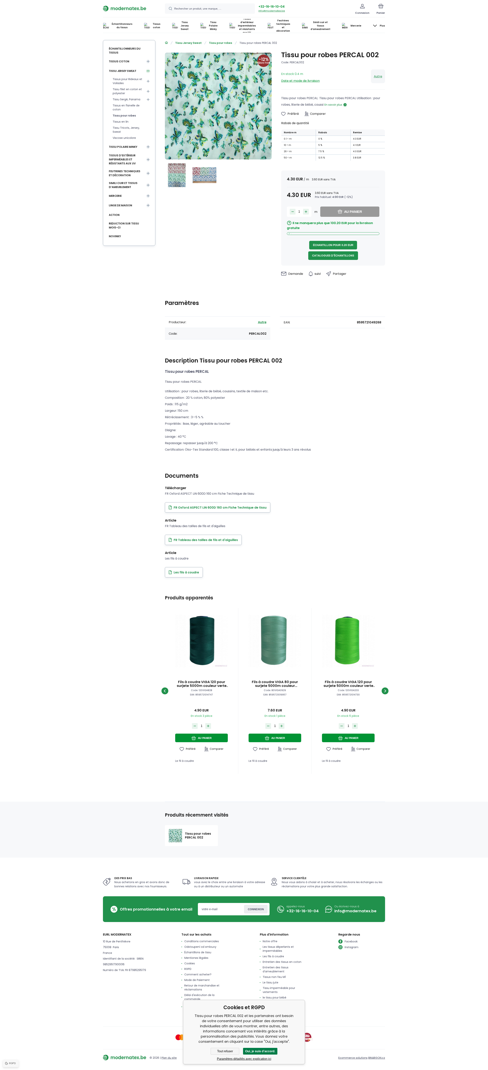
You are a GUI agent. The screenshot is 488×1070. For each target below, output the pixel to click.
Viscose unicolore (124, 138)
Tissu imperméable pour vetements (279, 990)
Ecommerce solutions (353, 1058)
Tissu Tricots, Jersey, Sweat (126, 130)
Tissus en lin (120, 122)
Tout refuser (225, 1051)
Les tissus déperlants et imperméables (278, 949)
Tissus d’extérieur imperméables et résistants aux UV (122, 159)
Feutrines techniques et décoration (124, 173)
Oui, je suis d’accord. (260, 1051)
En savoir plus (333, 105)
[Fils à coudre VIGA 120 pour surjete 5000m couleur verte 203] (348, 641)
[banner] (129, 8)
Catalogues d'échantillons (333, 255)
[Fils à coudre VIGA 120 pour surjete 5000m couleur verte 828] (201, 641)
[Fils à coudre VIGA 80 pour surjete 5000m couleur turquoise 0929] (275, 641)
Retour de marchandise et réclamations (201, 987)
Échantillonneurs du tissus (124, 51)
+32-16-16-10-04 (271, 6)
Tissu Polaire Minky (123, 147)
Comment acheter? (197, 974)
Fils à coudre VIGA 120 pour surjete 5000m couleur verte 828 (201, 684)
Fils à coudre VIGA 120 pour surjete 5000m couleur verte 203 (348, 684)
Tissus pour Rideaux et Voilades (127, 81)
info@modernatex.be (271, 11)
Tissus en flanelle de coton (126, 107)
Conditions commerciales (201, 941)
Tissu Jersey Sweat (188, 43)
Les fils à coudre (273, 956)
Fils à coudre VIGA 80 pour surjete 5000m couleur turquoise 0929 (275, 684)
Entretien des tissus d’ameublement (275, 969)
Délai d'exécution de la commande (199, 997)
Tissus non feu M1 (274, 977)
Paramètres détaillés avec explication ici (244, 1058)
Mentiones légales (196, 958)
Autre (378, 76)
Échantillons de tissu (197, 952)
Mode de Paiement (197, 980)
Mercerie (115, 196)
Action (114, 215)
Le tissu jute (270, 982)
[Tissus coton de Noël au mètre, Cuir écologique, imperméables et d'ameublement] (166, 42)
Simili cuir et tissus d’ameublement (123, 185)
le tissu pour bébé (274, 997)
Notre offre (270, 941)
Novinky (115, 236)
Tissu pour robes (220, 43)
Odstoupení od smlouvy (200, 947)
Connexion (256, 909)
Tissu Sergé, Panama (126, 99)
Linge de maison (120, 205)
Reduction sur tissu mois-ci (124, 225)
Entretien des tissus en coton (282, 962)
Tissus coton (119, 61)
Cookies (189, 963)
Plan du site (169, 1058)
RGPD (187, 969)
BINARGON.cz (376, 1058)
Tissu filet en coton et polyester (127, 91)
